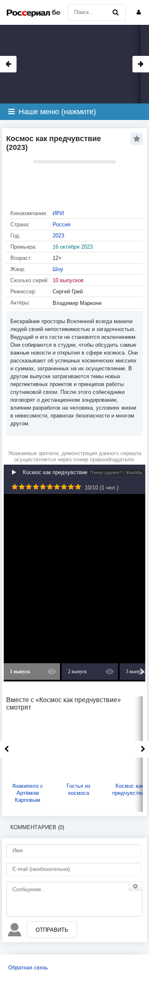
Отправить (52, 930)
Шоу (58, 269)
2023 (58, 236)
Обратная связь (28, 967)
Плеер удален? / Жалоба (116, 472)
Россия (61, 224)
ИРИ (58, 213)
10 (78, 486)
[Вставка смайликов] (136, 886)
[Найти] (115, 12)
